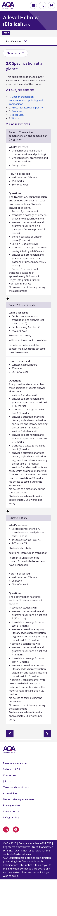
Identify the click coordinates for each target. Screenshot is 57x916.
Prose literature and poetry (27, 107)
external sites (23, 854)
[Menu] (33, 5)
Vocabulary (18, 114)
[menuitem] (33, 5)
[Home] (8, 5)
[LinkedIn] (6, 829)
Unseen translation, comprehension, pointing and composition (26, 100)
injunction (45, 857)
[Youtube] (16, 829)
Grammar (17, 111)
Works (15, 118)
